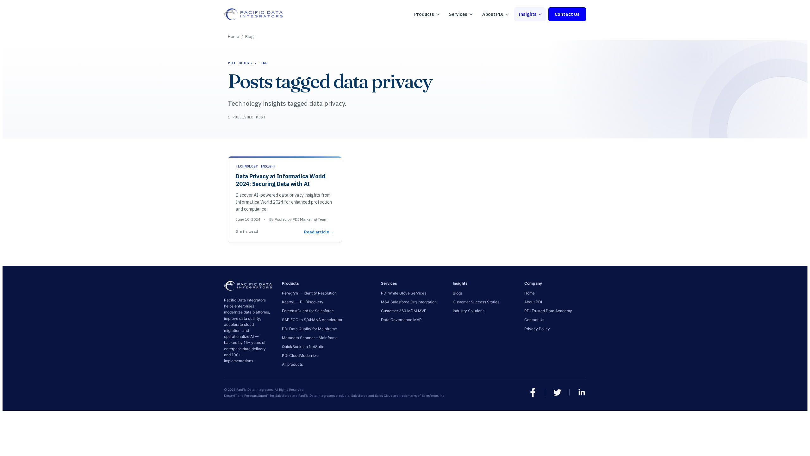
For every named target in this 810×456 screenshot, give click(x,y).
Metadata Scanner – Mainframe (310, 337)
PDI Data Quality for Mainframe (309, 328)
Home (233, 36)
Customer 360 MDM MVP (404, 310)
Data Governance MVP (401, 319)
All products (292, 364)
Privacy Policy (537, 328)
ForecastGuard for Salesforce (308, 310)
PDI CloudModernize (300, 355)
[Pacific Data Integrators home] (253, 14)
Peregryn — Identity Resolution (309, 293)
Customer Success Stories (476, 302)
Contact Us (567, 14)
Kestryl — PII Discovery (302, 302)
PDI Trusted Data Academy (548, 310)
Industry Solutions (468, 310)
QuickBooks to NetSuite (303, 346)
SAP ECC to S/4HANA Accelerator (312, 319)
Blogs (250, 36)
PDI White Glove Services (403, 293)
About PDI (533, 302)
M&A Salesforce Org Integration (409, 302)
